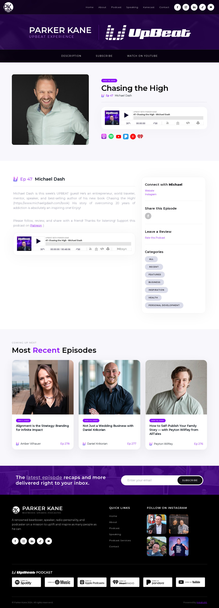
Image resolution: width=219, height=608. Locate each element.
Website (149, 190)
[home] (8, 7)
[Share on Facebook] (148, 216)
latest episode (44, 477)
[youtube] (48, 541)
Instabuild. (202, 602)
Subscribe (104, 55)
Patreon (36, 225)
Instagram (150, 194)
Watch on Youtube (142, 55)
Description (71, 55)
